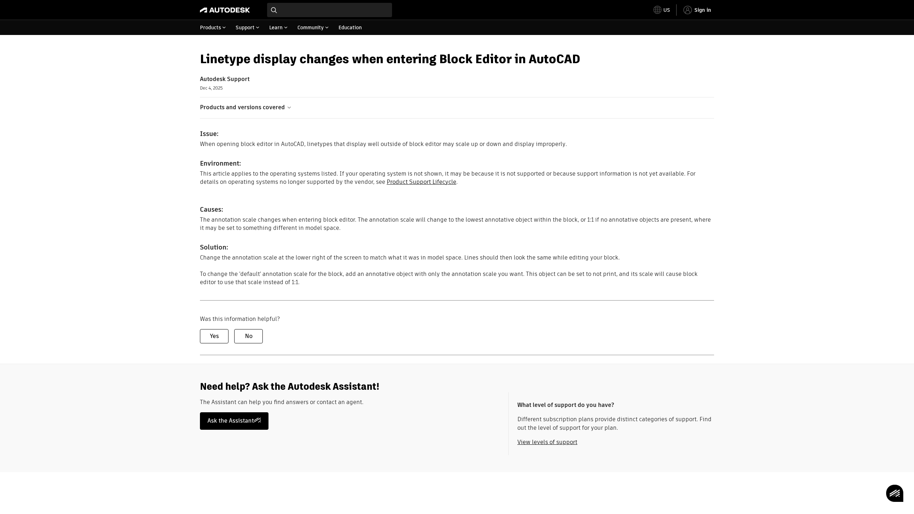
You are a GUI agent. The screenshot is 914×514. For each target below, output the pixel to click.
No (248, 336)
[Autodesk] (225, 10)
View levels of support (547, 442)
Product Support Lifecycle (421, 182)
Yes (214, 336)
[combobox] (329, 10)
